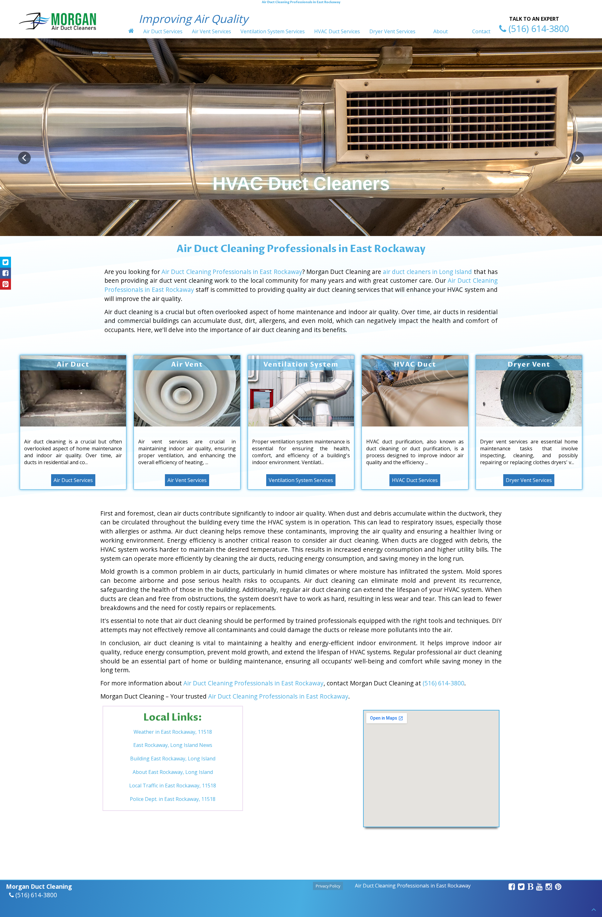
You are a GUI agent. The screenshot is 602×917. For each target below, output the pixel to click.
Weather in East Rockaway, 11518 (173, 731)
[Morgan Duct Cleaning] (57, 32)
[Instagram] (549, 887)
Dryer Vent (529, 364)
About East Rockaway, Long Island (173, 772)
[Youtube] (540, 887)
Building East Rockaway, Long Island (172, 758)
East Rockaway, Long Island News (172, 745)
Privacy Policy (328, 886)
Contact (481, 31)
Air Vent (187, 364)
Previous (24, 158)
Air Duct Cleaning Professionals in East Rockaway (231, 271)
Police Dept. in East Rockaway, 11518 (172, 799)
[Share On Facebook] (5, 273)
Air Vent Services (211, 31)
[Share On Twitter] (5, 262)
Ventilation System (301, 364)
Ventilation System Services (272, 31)
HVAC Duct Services (337, 31)
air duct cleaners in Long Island (427, 271)
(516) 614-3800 (443, 683)
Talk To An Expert (534, 18)
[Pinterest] (558, 887)
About (440, 31)
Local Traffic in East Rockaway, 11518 (172, 785)
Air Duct (73, 364)
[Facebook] (512, 887)
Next (577, 158)
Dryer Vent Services (392, 31)
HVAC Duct (415, 364)
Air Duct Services (162, 31)
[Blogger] (530, 887)
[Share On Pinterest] (5, 284)
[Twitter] (521, 887)
